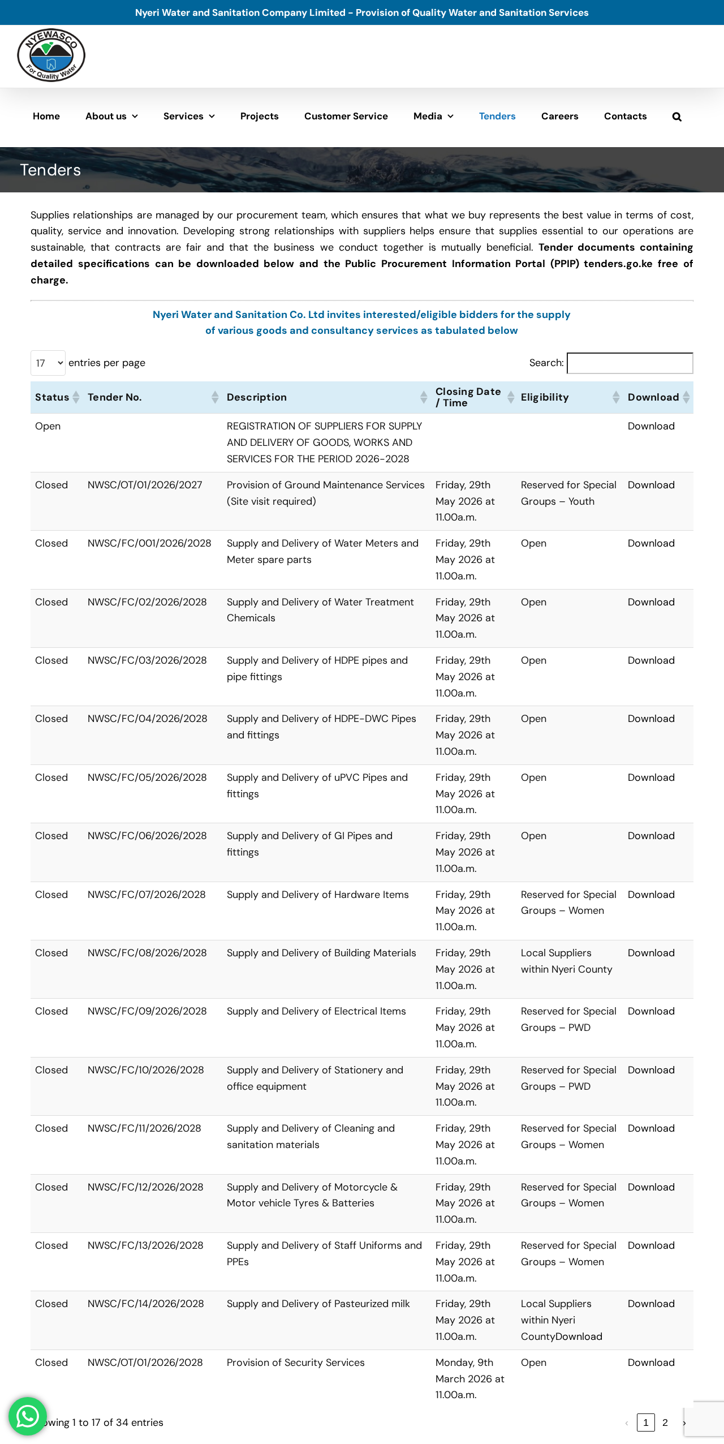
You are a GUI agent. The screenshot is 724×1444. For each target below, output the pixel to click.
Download (651, 426)
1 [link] (646, 1422)
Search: (546, 362)
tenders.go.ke (618, 263)
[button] (677, 116)
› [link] (684, 1422)
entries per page (106, 362)
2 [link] (665, 1422)
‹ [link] (626, 1422)
